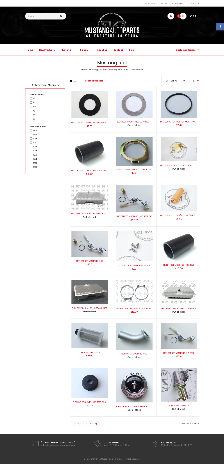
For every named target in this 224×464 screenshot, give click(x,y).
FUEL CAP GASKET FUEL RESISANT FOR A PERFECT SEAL (96, 122)
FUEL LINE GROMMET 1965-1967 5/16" (90, 402)
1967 (35, 142)
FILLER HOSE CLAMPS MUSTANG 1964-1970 (135, 308)
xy (34, 110)
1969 (35, 150)
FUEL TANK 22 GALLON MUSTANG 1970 (178, 308)
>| (96, 424)
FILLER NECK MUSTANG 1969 (134, 353)
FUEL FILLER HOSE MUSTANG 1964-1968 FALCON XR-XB (96, 170)
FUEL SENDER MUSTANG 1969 (89, 261)
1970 (35, 154)
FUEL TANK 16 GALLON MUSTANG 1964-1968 (91, 213)
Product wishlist (94, 81)
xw (34, 106)
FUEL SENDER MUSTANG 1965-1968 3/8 (134, 216)
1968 (35, 146)
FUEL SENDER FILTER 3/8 (90, 352)
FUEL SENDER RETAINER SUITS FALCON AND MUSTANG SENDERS (145, 169)
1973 (35, 167)
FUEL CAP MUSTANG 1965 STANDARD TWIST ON (138, 406)
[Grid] (71, 81)
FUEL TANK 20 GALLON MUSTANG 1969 (89, 308)
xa (34, 114)
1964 (35, 130)
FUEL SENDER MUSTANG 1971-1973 (178, 353)
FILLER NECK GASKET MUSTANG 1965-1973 (135, 121)
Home (84, 69)
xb (34, 118)
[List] (75, 81)
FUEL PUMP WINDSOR (179, 405)
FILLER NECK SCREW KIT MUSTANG (134, 265)
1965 (35, 134)
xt (34, 102)
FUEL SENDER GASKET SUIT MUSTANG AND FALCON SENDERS (188, 121)
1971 (35, 159)
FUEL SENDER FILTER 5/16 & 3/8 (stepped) (179, 215)
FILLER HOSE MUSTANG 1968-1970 (178, 265)
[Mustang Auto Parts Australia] (112, 36)
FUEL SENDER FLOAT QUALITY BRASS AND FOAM (182, 165)
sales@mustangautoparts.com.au (58, 445)
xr (34, 98)
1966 (35, 138)
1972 (35, 163)
